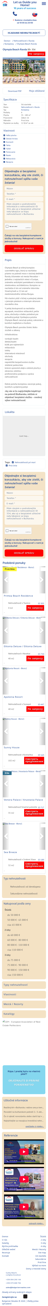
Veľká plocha (11, 135)
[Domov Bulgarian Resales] (4, 3)
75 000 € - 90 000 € (17, 965)
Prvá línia (13, 465)
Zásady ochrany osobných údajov (17, 1292)
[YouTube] (31, 1296)
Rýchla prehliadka (10, 1246)
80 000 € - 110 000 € (18, 944)
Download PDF (15, 91)
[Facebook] (25, 1296)
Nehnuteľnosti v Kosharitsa (20, 755)
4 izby (43, 1246)
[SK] (35, 14)
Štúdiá (43, 1236)
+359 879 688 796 (13, 1283)
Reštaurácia (10, 158)
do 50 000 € (13, 914)
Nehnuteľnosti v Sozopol (19, 704)
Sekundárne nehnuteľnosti (24, 893)
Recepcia (9, 162)
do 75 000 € (13, 960)
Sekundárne (40, 1259)
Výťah (8, 148)
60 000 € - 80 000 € (17, 940)
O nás (4, 1240)
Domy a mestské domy (36, 1268)
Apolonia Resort (13, 697)
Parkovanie (10, 152)
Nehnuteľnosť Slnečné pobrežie (22, 807)
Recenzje (6, 1252)
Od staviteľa (40, 1256)
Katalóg (5, 1243)
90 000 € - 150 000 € (18, 969)
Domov (7, 40)
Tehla (8, 145)
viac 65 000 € (14, 924)
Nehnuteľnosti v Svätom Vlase (22, 859)
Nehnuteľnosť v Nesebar (19, 653)
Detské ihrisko (12, 138)
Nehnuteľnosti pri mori (25, 462)
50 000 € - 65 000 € (17, 919)
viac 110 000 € (15, 949)
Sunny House (12, 747)
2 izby (43, 1240)
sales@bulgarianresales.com (18, 1287)
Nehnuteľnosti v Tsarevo (19, 603)
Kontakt (5, 1256)
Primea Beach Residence (18, 595)
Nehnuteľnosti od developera (25, 886)
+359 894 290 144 (13, 1279)
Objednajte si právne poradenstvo (24, 1078)
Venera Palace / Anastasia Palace (23, 799)
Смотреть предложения (34, 760)
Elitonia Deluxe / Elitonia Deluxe (23, 646)
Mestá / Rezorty (39, 1249)
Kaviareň (9, 142)
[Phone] (14, 14)
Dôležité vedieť (8, 1249)
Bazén (8, 155)
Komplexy (9, 43)
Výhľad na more (39, 1265)
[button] (6, 580)
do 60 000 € (13, 935)
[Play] (24, 1151)
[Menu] (44, 3)
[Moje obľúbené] (44, 569)
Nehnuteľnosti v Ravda (24, 40)
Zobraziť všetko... (36, 1223)
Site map (42, 1252)
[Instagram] (20, 1296)
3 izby (43, 1243)
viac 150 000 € (15, 974)
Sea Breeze (10, 852)
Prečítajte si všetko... (35, 1126)
